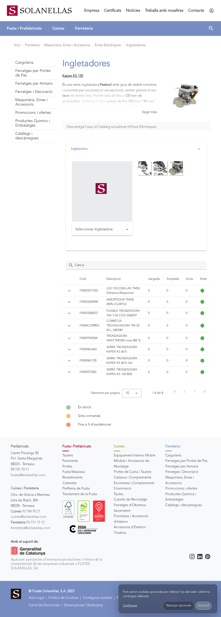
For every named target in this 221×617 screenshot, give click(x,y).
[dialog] (168, 599)
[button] (211, 28)
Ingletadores (136, 45)
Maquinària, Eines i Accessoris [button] (31, 102)
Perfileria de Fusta (76, 488)
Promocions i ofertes (181, 488)
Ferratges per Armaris (181, 466)
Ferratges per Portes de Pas (186, 461)
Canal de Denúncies (44, 605)
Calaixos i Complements (132, 477)
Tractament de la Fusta (79, 494)
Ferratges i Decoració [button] (33, 92)
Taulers (67, 455)
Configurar (130, 605)
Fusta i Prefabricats (24, 28)
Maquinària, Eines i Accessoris (67, 45)
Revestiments (72, 477)
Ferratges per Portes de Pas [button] (33, 73)
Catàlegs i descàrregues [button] (27, 136)
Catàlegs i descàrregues (183, 505)
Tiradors (120, 533)
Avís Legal (36, 598)
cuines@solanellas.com (28, 517)
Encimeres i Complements (134, 483)
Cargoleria (173, 455)
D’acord (203, 605)
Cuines (58, 28)
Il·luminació (122, 488)
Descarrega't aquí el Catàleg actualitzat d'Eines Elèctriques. (112, 127)
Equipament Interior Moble (134, 455)
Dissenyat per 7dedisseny (83, 605)
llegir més (149, 112)
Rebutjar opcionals (178, 605)
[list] (136, 416)
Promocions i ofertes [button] (33, 113)
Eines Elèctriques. (108, 45)
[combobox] (102, 229)
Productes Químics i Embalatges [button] (32, 123)
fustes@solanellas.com (28, 475)
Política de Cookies (63, 598)
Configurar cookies (97, 598)
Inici (17, 45)
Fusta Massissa (73, 472)
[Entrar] (211, 10)
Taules (118, 494)
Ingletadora (79, 149)
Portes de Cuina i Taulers (132, 472)
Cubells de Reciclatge (130, 499)
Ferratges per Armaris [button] (34, 84)
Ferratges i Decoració (181, 472)
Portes (67, 466)
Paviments (70, 461)
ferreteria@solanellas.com (30, 528)
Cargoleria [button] (24, 63)
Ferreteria (84, 28)
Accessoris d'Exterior (130, 527)
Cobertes (69, 483)
